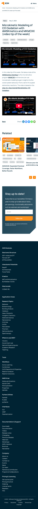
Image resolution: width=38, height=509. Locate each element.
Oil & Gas (5, 322)
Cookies (20, 502)
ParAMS (4, 398)
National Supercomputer (10, 345)
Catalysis (5, 311)
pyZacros (5, 402)
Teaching (5, 350)
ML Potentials (6, 270)
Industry (5, 341)
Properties (5, 388)
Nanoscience (6, 320)
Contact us (5, 461)
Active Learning (7, 365)
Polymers (5, 329)
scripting (12, 162)
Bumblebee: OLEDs (8, 282)
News (4, 465)
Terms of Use (28, 502)
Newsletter (5, 449)
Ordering (5, 484)
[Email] (34, 121)
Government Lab (7, 343)
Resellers (5, 488)
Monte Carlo (6, 383)
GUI (3, 410)
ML (15, 158)
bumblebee (10, 155)
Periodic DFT (6, 258)
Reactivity (6, 43)
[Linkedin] (23, 121)
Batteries (5, 304)
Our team (5, 467)
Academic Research (8, 347)
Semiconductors (7, 331)
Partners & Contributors (9, 470)
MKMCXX (11, 77)
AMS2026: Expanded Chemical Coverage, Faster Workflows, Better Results (13, 168)
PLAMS (4, 400)
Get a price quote (7, 480)
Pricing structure (7, 482)
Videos (4, 431)
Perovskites (6, 327)
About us (5, 456)
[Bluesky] (29, 121)
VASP (4, 412)
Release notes (6, 433)
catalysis (5, 40)
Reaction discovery (8, 374)
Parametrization (7, 414)
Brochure (5, 446)
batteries (29, 155)
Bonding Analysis (7, 309)
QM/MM (4, 390)
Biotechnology (7, 307)
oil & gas (31, 40)
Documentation (7, 428)
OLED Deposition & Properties (11, 369)
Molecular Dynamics (8, 381)
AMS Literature (7, 444)
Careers (4, 458)
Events (4, 463)
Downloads (5, 426)
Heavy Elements (7, 313)
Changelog (5, 435)
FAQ (3, 491)
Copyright (19, 504)
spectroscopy (20, 162)
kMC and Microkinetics (9, 279)
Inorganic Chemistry (8, 315)
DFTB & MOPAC (7, 260)
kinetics (13, 40)
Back (4, 122)
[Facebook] (26, 121)
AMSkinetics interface (10, 75)
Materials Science (8, 318)
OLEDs (19, 158)
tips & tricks (14, 43)
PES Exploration (7, 386)
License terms (6, 486)
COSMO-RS (18, 155)
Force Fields (6, 272)
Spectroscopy (6, 333)
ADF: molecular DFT (8, 256)
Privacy (6, 502)
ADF (4, 155)
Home (3, 8)
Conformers (6, 367)
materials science (22, 40)
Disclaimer (13, 502)
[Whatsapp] (31, 121)
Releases (5, 162)
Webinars (5, 440)
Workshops (5, 442)
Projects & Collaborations (10, 472)
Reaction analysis (7, 372)
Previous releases (8, 437)
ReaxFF (4, 267)
